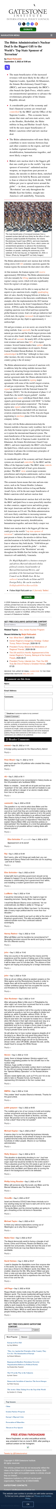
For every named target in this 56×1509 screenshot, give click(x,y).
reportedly (26, 330)
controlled (14, 111)
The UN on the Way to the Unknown (20, 1372)
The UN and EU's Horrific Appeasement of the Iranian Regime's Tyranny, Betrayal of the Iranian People (30, 655)
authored (13, 579)
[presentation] (12, 1337)
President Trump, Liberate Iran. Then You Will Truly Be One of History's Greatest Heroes (29, 662)
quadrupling (43, 292)
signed (7, 389)
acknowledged (10, 353)
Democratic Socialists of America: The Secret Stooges (26, 1381)
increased (29, 316)
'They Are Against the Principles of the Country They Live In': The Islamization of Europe (26, 1352)
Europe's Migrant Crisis (15, 1417)
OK (28, 1504)
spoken (40, 345)
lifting (25, 277)
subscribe (34, 670)
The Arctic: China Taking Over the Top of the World (26, 1389)
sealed (20, 398)
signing (33, 380)
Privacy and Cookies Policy (38, 1497)
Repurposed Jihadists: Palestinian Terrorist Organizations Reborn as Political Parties (23, 1363)
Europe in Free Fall (14, 1342)
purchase (20, 416)
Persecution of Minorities (15, 1422)
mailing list (28, 673)
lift (21, 263)
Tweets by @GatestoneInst (15, 1453)
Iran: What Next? (17, 637)
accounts (20, 339)
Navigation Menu (10, 35)
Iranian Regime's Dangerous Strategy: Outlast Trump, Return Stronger (29, 642)
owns (23, 471)
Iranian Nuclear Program (34, 629)
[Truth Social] (7, 69)
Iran (21, 629)
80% (31, 342)
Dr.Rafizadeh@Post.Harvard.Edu (24, 585)
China (8, 1406)
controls (48, 465)
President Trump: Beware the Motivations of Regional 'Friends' (28, 648)
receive (42, 272)
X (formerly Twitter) (40, 590)
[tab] (12, 1337)
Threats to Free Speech (14, 1427)
